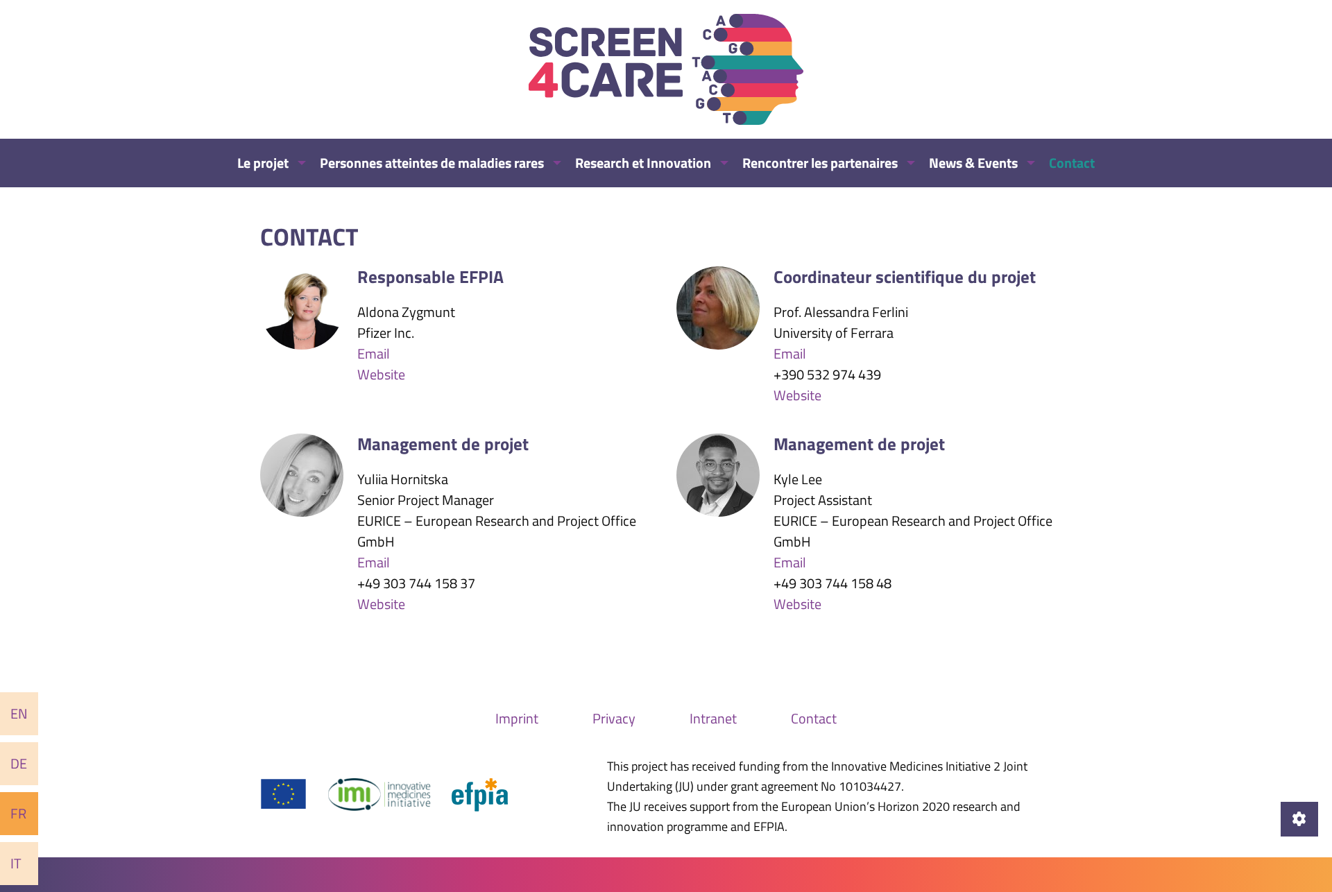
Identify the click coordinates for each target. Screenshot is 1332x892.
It (16, 863)
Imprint (516, 718)
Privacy (613, 718)
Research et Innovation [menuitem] (643, 162)
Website (381, 374)
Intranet (713, 718)
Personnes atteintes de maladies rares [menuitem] (432, 162)
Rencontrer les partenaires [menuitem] (820, 162)
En (19, 713)
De (18, 763)
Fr (18, 813)
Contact (814, 718)
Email (373, 353)
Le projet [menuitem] (263, 162)
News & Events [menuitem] (973, 162)
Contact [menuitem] (1072, 162)
